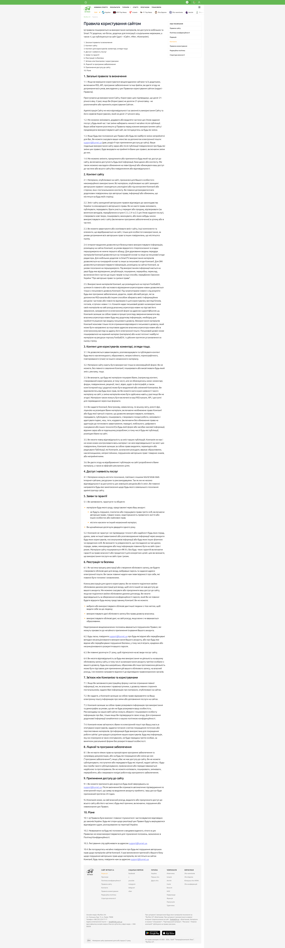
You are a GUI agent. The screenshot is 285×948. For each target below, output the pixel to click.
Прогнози (145, 7)
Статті (135, 7)
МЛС (168, 891)
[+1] (86, 2)
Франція (170, 898)
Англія (190, 12)
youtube (131, 880)
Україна (107, 12)
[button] (126, 7)
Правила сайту (175, 28)
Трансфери (156, 7)
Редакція (173, 37)
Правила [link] (95, 17)
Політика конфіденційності (180, 33)
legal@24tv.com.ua (115, 922)
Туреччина (170, 905)
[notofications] (194, 2)
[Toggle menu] (199, 7)
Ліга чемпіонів (177, 12)
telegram (131, 888)
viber (130, 891)
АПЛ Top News (121, 12)
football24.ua (174, 919)
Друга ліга (154, 880)
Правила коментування (178, 46)
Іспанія (134, 12)
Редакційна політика (177, 50)
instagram (131, 884)
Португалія (171, 902)
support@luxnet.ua (93, 142)
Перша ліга (155, 877)
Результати (115, 7)
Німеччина (170, 873)
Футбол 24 (87, 17)
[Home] (87, 12)
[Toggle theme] (188, 2)
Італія (169, 884)
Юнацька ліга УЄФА (191, 880)
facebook (131, 873)
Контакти (173, 42)
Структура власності (177, 55)
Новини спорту (101, 7)
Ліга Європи (162, 12)
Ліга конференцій (205, 12)
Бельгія (169, 888)
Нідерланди (171, 895)
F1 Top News (147, 12)
